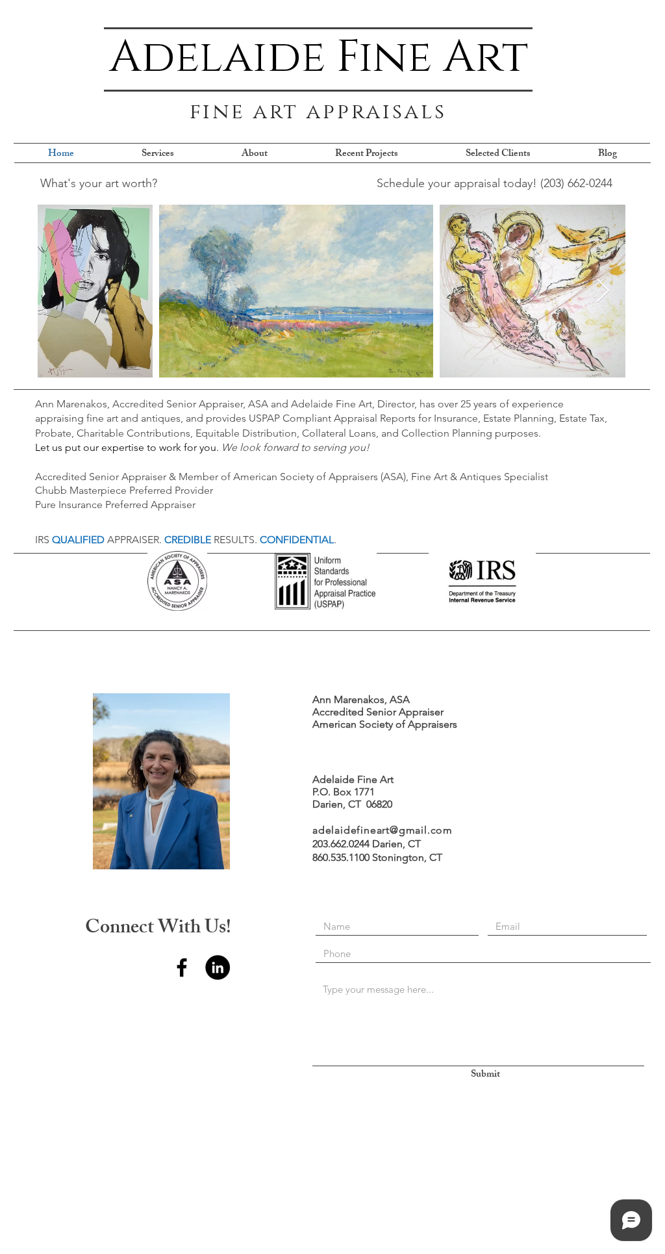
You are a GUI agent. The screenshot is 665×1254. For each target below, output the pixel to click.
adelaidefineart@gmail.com (382, 830)
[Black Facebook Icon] (181, 967)
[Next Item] (603, 291)
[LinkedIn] (217, 967)
